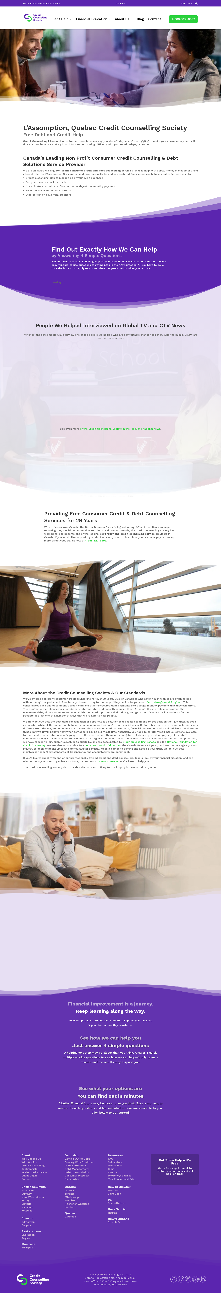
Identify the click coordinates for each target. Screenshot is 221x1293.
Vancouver (28, 1190)
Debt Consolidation (77, 1172)
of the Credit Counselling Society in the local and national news (120, 428)
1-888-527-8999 (183, 19)
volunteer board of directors (103, 745)
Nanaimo (27, 1207)
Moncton (113, 1190)
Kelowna (27, 1210)
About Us (122, 19)
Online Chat (143, 862)
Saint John (114, 1193)
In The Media (30, 1172)
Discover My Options (110, 1124)
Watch (31, 411)
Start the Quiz (110, 1073)
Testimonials (29, 1168)
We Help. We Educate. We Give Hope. (41, 3)
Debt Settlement (75, 1165)
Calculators (115, 1162)
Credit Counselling (33, 1165)
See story (121, 408)
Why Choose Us (31, 1158)
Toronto (70, 1193)
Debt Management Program (164, 702)
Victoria (26, 1203)
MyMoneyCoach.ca (119, 1175)
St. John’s (114, 1222)
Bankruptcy (72, 1179)
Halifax (112, 1212)
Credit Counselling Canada (139, 741)
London (69, 1207)
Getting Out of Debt (77, 1158)
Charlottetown (117, 1203)
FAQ (110, 1158)
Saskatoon (28, 1234)
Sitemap (113, 1172)
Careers (26, 1179)
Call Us (168, 862)
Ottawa (69, 1190)
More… (131, 1277)
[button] (196, 3)
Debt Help (60, 19)
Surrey (25, 1200)
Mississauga (72, 1197)
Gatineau (70, 1216)
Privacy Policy (98, 1274)
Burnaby (27, 1193)
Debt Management (76, 1168)
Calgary (26, 1225)
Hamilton (70, 1200)
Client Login (186, 3)
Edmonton (28, 1221)
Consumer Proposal (77, 1175)
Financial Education (91, 19)
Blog (140, 19)
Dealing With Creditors (79, 1162)
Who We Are (29, 1162)
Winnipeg (27, 1247)
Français (120, 3)
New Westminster (33, 1197)
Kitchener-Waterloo (77, 1203)
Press (43, 1172)
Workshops (115, 1165)
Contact (154, 19)
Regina (26, 1238)
